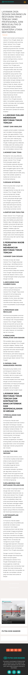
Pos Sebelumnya (14, 583)
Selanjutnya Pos (14, 587)
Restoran (5, 35)
